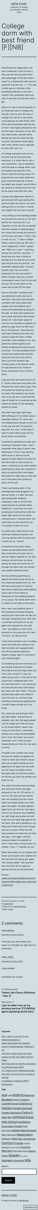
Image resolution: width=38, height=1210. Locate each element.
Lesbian (15, 1130)
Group (29, 1117)
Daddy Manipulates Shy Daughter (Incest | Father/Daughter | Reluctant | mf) (18, 1046)
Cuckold (6, 1103)
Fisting (26, 1112)
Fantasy (7, 1108)
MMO (14, 1138)
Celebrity (25, 1099)
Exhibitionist (25, 1103)
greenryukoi (8, 904)
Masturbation (25, 1134)
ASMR (10, 1095)
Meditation (6, 1139)
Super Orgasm (24, 1156)
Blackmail (29, 1095)
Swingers (7, 1160)
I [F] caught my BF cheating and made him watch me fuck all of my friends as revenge (18, 1074)
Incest (18, 1126)
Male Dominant (28, 1130)
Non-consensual (26, 1138)
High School (9, 1121)
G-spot (10, 909)
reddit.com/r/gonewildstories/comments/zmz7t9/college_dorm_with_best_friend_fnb (19, 881)
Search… (5, 1166)
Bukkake (16, 1100)
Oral (4, 1143)
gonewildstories (20, 906)
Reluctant (7, 1150)
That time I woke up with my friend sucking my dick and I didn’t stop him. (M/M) (18, 1056)
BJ (22, 1095)
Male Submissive (9, 1135)
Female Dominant (22, 1108)
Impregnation (8, 1126)
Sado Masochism (20, 1151)
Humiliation (24, 1121)
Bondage (7, 1099)
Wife (28, 1160)
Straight (14, 1155)
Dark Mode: (29, 1207)
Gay (9, 1117)
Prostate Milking (15, 1147)
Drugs (14, 1103)
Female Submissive (11, 1112)
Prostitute (26, 1147)
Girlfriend (19, 1117)
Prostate (18, 1143)
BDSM (16, 1095)
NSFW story (19, 3)
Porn (10, 1143)
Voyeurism (18, 1160)
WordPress (23, 1200)
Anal (4, 1095)
